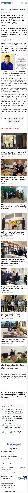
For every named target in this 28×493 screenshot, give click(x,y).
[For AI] (11, 40)
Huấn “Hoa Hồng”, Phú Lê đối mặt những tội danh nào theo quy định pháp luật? (13, 179)
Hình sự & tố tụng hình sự (9, 9)
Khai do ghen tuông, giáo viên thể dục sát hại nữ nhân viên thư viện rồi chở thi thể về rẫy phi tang (14, 366)
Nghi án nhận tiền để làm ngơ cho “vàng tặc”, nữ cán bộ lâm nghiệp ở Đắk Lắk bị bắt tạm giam (13, 261)
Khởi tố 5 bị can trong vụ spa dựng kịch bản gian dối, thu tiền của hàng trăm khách (13, 206)
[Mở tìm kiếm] (22, 3)
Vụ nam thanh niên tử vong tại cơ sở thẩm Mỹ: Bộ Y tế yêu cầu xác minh (13, 153)
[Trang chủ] (14, 444)
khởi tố (10, 118)
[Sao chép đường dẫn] (8, 40)
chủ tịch (10, 121)
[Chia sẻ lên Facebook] (2, 40)
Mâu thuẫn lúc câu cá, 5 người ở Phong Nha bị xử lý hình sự (11, 315)
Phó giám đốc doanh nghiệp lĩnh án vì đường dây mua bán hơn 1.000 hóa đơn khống (13, 288)
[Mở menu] (26, 3)
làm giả (21, 118)
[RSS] (17, 448)
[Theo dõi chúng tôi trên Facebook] (11, 448)
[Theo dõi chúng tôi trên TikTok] (14, 448)
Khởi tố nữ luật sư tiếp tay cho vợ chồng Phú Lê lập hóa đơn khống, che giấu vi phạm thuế (14, 234)
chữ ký (15, 118)
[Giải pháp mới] (20, 491)
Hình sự (22, 9)
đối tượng (17, 121)
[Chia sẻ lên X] (5, 40)
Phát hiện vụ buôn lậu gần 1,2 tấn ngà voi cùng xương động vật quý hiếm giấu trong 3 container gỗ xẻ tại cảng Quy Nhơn (14, 395)
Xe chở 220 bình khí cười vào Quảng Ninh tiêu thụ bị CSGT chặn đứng (13, 340)
